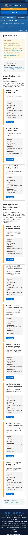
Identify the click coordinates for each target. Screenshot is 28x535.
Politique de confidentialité (20, 521)
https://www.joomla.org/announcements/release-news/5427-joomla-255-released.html (14, 68)
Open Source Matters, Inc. (14, 527)
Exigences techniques (6, 23)
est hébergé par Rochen (14, 534)
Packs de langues (12, 20)
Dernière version (11, 17)
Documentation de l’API (6, 27)
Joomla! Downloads (15, 5)
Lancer (13, 12)
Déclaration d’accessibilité (7, 521)
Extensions (3, 20)
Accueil (3, 17)
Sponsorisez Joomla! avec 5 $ (19, 523)
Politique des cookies (6, 523)
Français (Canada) (22, 30)
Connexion (24, 525)
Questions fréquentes (19, 23)
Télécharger (14, 9)
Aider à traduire (5, 525)
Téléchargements (21, 17)
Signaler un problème (15, 525)
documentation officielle (10, 55)
